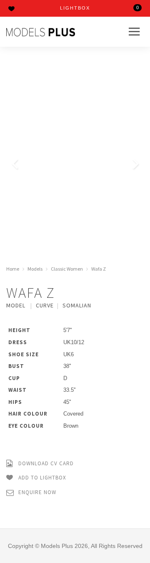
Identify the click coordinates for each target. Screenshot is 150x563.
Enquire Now (36, 492)
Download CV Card (45, 463)
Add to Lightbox (41, 477)
